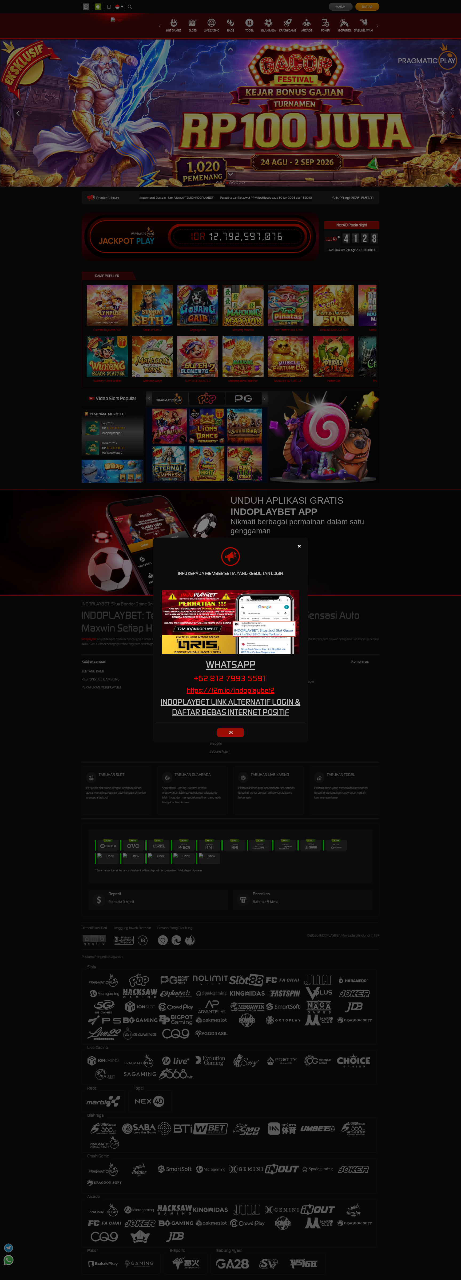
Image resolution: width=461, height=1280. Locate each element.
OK (231, 732)
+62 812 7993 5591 (230, 678)
